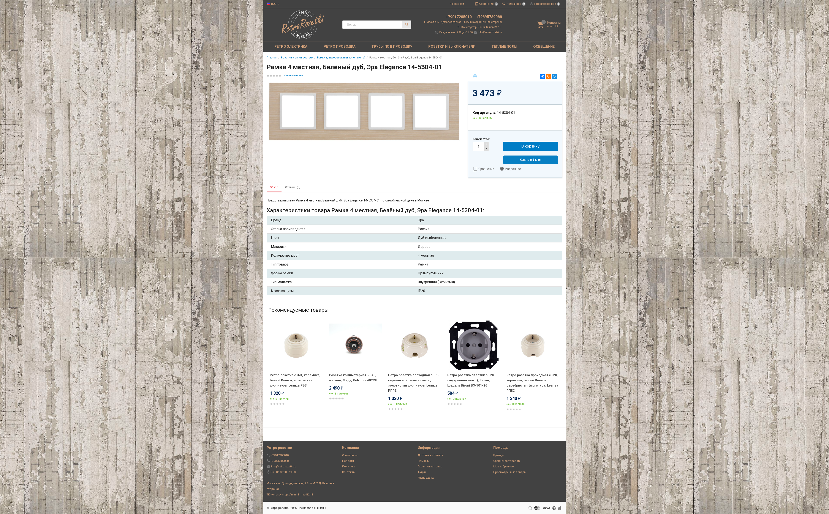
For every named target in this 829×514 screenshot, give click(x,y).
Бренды (498, 455)
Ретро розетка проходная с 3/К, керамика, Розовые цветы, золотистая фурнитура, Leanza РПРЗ (414, 383)
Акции (422, 472)
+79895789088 (489, 16)
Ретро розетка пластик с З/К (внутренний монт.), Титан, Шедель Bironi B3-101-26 (470, 380)
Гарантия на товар (430, 466)
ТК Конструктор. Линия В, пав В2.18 (290, 494)
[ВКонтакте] (542, 76)
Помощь (423, 460)
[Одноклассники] (548, 76)
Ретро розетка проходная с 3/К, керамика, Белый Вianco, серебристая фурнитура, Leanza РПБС (532, 383)
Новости (458, 3)
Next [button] (561, 371)
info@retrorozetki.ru (490, 32)
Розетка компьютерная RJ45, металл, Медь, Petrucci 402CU (353, 377)
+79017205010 (459, 16)
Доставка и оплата (430, 455)
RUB (274, 3)
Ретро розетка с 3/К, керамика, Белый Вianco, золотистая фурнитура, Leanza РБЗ (295, 380)
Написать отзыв (294, 75)
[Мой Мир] (554, 76)
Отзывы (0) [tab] (292, 187)
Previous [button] (267, 371)
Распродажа (426, 477)
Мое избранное (503, 466)
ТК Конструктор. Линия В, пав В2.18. (479, 27)
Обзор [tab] (274, 187)
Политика (348, 466)
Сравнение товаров (506, 460)
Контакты (348, 472)
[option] (296, 368)
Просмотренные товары (509, 472)
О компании (350, 455)
